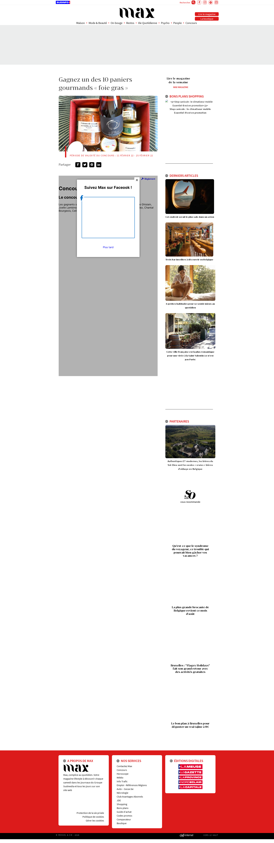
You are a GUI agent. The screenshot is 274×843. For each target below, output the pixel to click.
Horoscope (122, 773)
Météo (120, 777)
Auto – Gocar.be (125, 789)
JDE (119, 800)
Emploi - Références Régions (132, 785)
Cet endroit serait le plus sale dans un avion (189, 217)
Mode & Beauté (98, 23)
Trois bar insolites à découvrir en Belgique (189, 259)
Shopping (122, 804)
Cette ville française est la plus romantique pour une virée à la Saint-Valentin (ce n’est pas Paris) (190, 356)
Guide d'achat (124, 811)
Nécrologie (122, 792)
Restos (130, 23)
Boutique (122, 823)
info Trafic (122, 781)
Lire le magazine (206, 14)
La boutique (206, 18)
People (177, 23)
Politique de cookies (93, 816)
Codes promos (124, 815)
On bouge (116, 23)
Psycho (165, 23)
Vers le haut (210, 835)
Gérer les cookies (95, 820)
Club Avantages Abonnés (130, 796)
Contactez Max (124, 766)
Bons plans (122, 808)
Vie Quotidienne (147, 23)
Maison (80, 23)
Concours (191, 23)
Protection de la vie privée (90, 812)
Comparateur (124, 819)
